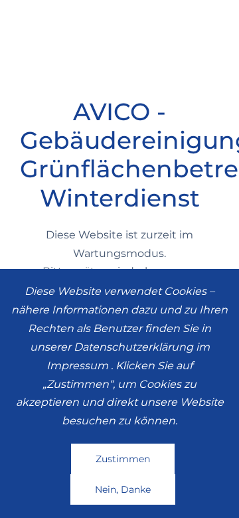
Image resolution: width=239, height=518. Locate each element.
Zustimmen (123, 459)
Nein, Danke (123, 489)
